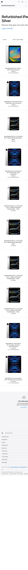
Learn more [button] (7, 29)
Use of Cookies (12, 473)
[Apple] (2, 433)
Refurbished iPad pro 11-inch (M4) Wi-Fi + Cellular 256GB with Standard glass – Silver (13, 207)
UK (2, 469)
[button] (19, 2)
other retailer (23, 467)
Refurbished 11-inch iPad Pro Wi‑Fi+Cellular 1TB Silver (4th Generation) (13, 345)
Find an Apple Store (14, 467)
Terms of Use (20, 473)
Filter (5, 39)
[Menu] (26, 2)
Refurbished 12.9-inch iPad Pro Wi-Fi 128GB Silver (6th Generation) (13, 173)
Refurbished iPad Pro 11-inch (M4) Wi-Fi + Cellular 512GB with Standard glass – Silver (13, 277)
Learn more (24, 407)
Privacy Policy (5, 473)
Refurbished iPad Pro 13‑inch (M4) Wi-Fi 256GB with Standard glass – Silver (13, 242)
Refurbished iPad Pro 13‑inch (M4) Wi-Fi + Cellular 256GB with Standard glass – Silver (13, 310)
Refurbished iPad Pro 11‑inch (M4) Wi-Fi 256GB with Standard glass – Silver (13, 138)
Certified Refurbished (8, 5)
